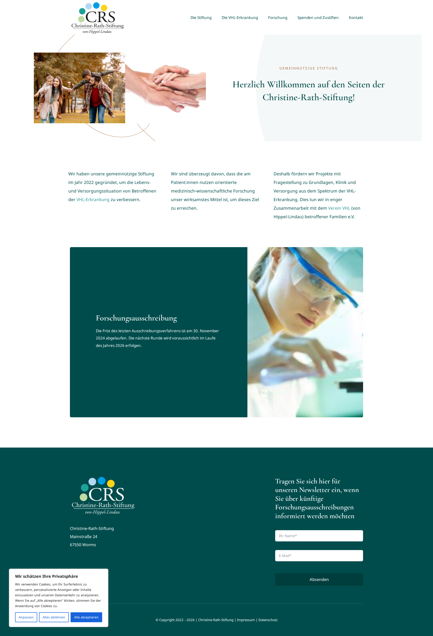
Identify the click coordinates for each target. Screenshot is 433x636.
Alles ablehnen (54, 617)
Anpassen (26, 617)
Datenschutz (268, 619)
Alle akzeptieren (86, 617)
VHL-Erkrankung (93, 199)
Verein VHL (339, 208)
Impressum (246, 619)
